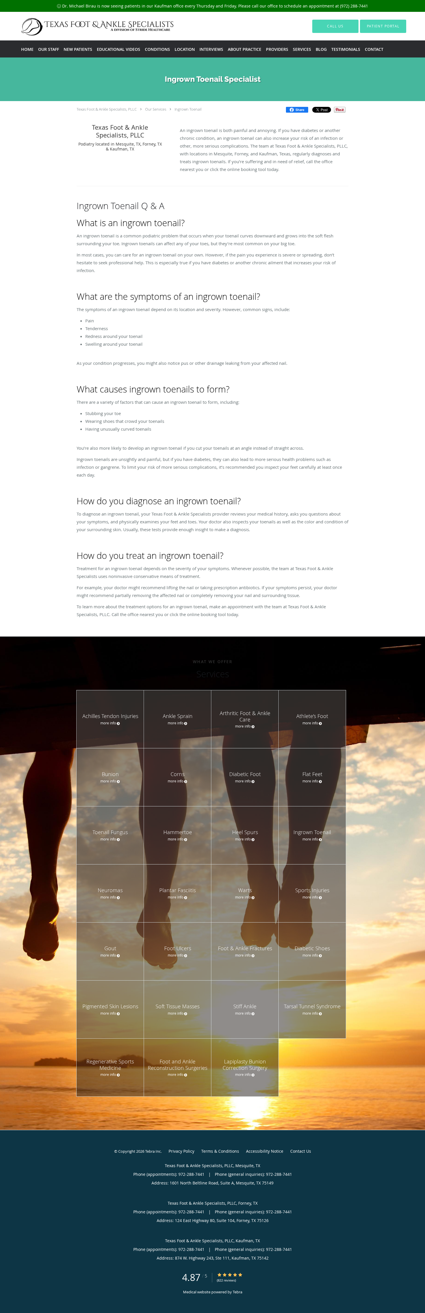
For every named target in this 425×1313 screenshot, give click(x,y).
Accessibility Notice (264, 1151)
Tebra (237, 1292)
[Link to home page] (86, 26)
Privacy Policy (181, 1151)
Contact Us (300, 1151)
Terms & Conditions (220, 1151)
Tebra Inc (153, 1151)
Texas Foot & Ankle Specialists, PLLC (107, 109)
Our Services (155, 109)
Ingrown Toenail (188, 109)
